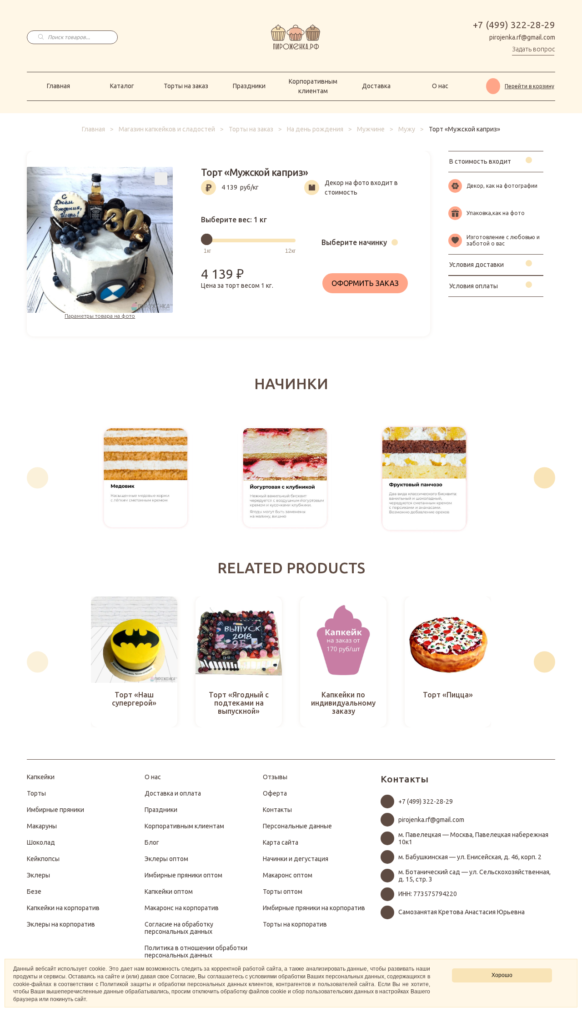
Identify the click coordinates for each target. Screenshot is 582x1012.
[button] (37, 477)
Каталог (122, 86)
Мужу (406, 129)
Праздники (249, 86)
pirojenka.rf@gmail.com (522, 37)
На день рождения (315, 129)
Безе (34, 891)
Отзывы (275, 777)
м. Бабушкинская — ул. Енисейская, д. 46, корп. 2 (470, 857)
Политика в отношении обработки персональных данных (196, 951)
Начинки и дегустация (295, 858)
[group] (145, 478)
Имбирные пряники (55, 809)
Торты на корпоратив (295, 924)
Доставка (376, 86)
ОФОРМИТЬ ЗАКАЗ (365, 283)
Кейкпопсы (43, 858)
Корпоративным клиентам (313, 86)
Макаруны (42, 826)
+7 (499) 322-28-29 (514, 25)
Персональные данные (297, 826)
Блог (152, 842)
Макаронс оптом (287, 875)
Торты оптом (282, 891)
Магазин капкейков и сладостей (167, 129)
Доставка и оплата (173, 793)
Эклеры (38, 875)
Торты (36, 793)
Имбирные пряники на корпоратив (314, 908)
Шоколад (41, 842)
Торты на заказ (186, 86)
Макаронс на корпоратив (182, 908)
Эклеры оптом (166, 858)
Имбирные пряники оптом (183, 875)
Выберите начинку (354, 242)
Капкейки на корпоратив (63, 908)
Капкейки (41, 777)
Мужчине (371, 129)
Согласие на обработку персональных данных (179, 928)
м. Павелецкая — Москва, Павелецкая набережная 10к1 (473, 838)
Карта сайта (280, 842)
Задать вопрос (533, 49)
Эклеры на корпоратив (61, 924)
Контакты (277, 809)
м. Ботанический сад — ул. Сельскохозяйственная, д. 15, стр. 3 (474, 875)
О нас (440, 86)
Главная (58, 86)
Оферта (275, 793)
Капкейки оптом (169, 891)
